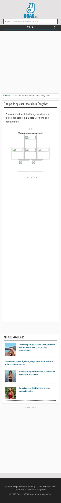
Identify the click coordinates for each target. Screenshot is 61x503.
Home (6, 95)
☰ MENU (30, 27)
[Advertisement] (30, 62)
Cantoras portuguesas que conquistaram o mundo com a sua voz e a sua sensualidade (37, 347)
